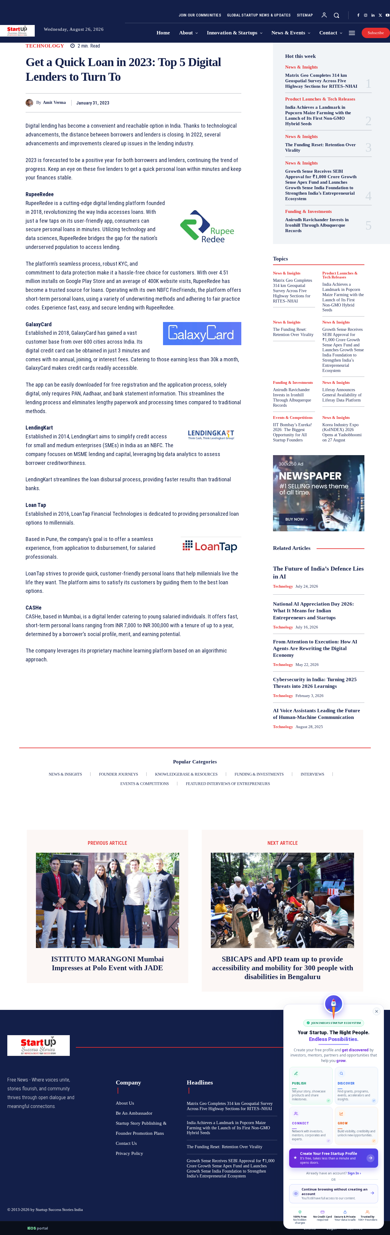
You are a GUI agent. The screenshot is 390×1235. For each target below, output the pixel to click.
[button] (336, 15)
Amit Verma (54, 102)
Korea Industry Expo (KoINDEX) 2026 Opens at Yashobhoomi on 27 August (342, 432)
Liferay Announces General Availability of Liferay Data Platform (342, 394)
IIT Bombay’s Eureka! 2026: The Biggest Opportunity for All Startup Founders (292, 432)
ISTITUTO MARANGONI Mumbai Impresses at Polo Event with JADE (107, 963)
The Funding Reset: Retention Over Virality (293, 332)
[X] (380, 15)
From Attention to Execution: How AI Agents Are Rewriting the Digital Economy (315, 648)
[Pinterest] (221, 103)
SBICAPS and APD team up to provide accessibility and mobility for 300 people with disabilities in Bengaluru (282, 968)
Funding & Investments (308, 211)
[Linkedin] (373, 15)
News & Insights (301, 67)
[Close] (377, 1011)
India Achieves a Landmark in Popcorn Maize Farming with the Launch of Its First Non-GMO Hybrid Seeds (318, 115)
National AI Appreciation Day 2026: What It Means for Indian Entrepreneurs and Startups (313, 610)
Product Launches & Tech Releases (320, 99)
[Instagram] (365, 15)
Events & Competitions (293, 417)
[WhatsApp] (235, 103)
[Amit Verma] (31, 103)
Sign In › (354, 1173)
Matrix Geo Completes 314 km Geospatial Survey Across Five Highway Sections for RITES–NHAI (321, 81)
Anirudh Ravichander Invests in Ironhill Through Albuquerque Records (317, 225)
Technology (45, 45)
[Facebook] (358, 15)
